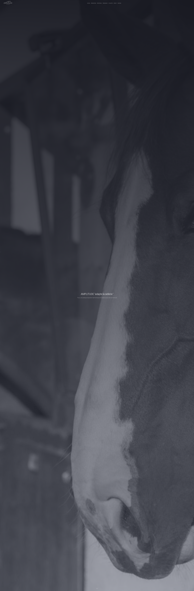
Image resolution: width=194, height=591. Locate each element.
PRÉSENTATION (93, 3)
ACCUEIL (88, 3)
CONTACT (115, 3)
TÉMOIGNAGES (105, 3)
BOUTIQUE (119, 3)
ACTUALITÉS (111, 3)
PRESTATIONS (99, 3)
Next (97, 588)
